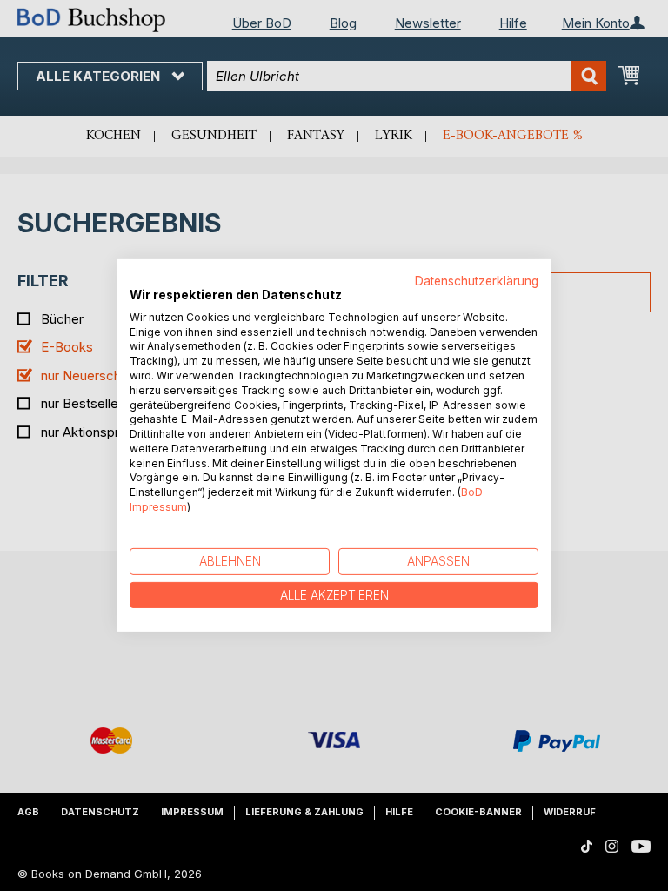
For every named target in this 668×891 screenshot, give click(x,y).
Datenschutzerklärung (476, 281)
